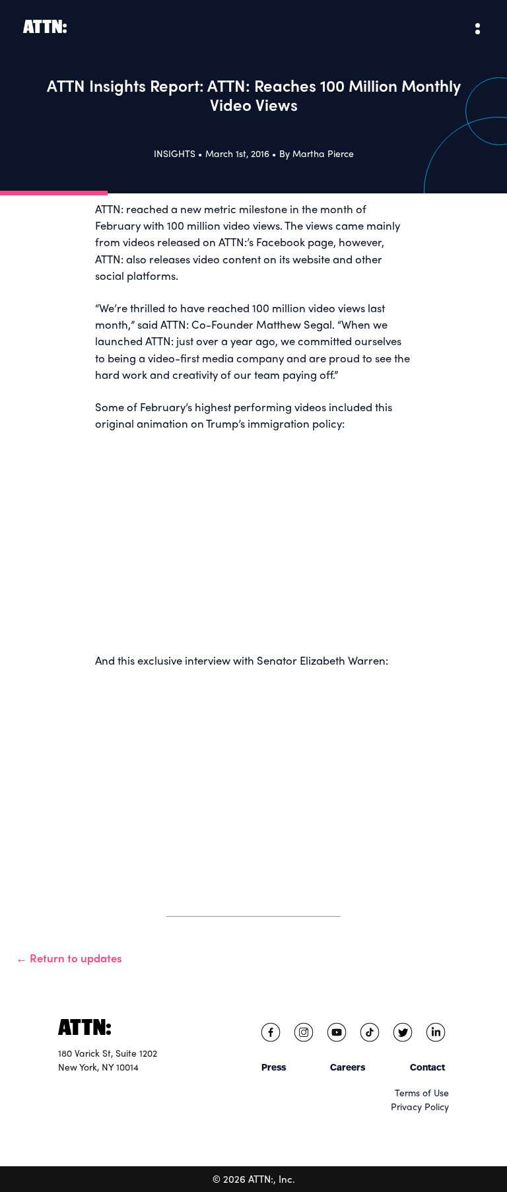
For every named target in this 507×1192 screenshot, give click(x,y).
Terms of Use (422, 1092)
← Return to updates (69, 958)
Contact (427, 1067)
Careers (347, 1067)
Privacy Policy (420, 1106)
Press (273, 1067)
